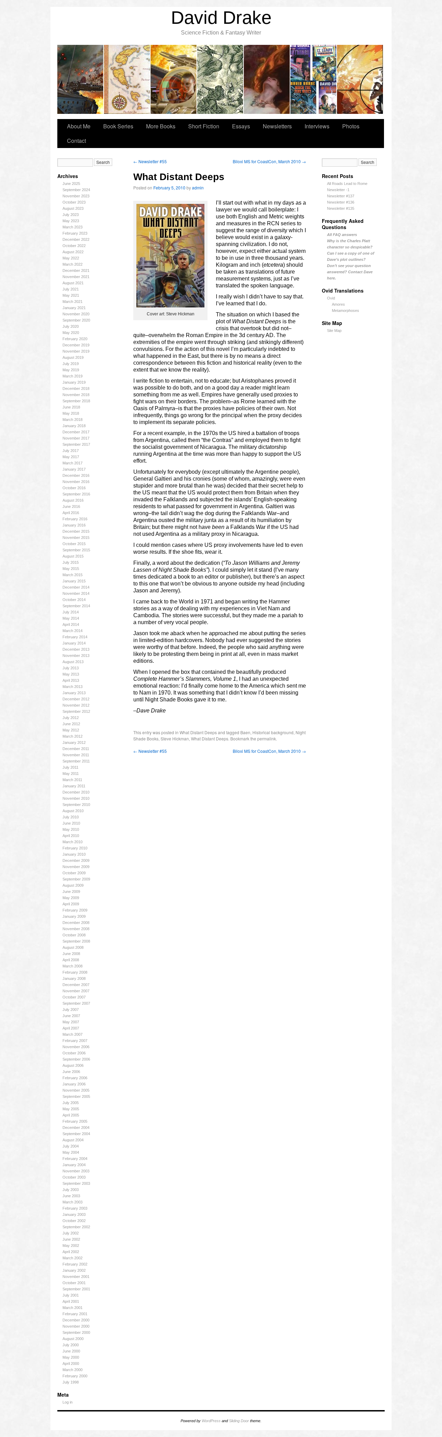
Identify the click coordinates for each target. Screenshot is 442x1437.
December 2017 (76, 432)
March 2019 (73, 376)
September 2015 (76, 550)
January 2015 (74, 581)
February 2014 (75, 637)
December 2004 (76, 1127)
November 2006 (76, 1047)
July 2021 (71, 289)
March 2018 (73, 419)
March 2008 (73, 966)
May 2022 (71, 258)
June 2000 (71, 1351)
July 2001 (71, 1295)
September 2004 (76, 1134)
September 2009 (76, 879)
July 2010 (71, 817)
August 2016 (73, 500)
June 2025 (71, 183)
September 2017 (76, 444)
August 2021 (73, 283)
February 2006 (75, 1078)
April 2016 (71, 513)
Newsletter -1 (338, 190)
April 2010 (71, 836)
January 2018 (74, 426)
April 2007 (71, 1028)
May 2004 (71, 1152)
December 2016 (76, 475)
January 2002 (74, 1270)
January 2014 (74, 643)
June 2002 (71, 1239)
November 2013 (76, 655)
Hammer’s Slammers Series (80, 79)
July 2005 (71, 1103)
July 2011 (70, 767)
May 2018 (71, 413)
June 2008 (71, 954)
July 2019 (71, 364)
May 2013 (71, 674)
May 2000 (71, 1357)
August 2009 (73, 885)
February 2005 (75, 1121)
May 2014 (71, 618)
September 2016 (76, 494)
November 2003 (76, 1171)
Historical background (273, 732)
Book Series (118, 126)
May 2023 (71, 221)
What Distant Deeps (198, 732)
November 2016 (76, 482)
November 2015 (76, 537)
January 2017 (74, 469)
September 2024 (76, 190)
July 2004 (71, 1146)
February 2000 (75, 1376)
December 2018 (76, 388)
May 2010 (71, 829)
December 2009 (76, 860)
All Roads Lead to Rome (347, 183)
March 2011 (72, 780)
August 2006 (73, 1065)
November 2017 (76, 438)
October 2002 (74, 1221)
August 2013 (73, 662)
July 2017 (71, 451)
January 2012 (74, 742)
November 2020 (76, 314)
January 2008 (74, 978)
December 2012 (76, 699)
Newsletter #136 (340, 202)
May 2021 (71, 295)
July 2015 (71, 562)
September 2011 (76, 761)
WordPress (211, 1421)
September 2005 (76, 1096)
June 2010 (71, 823)
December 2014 (76, 587)
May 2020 (71, 333)
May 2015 (71, 569)
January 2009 (74, 916)
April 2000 (71, 1363)
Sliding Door (239, 1421)
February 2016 (75, 519)
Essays (241, 126)
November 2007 (76, 991)
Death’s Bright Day (174, 79)
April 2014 (71, 624)
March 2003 (73, 1202)
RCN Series (313, 79)
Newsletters (277, 126)
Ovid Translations (220, 79)
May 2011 (71, 773)
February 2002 (75, 1264)
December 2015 (76, 531)
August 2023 (73, 208)
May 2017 (71, 457)
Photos (350, 126)
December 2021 (76, 270)
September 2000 (76, 1332)
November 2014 (76, 593)
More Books (160, 126)
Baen (245, 732)
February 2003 (75, 1208)
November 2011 (76, 755)
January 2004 (74, 1165)
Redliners (360, 79)
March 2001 (73, 1308)
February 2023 (75, 233)
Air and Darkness (267, 79)
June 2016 (71, 506)
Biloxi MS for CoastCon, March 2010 (269, 161)
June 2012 (71, 724)
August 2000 (73, 1339)
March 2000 (73, 1370)
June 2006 (71, 1072)
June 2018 (71, 407)
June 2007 (71, 1016)
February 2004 (75, 1159)
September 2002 (76, 1227)
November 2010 (76, 798)
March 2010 (73, 842)
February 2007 (75, 1041)
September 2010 (76, 805)
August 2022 (73, 252)
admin (198, 187)
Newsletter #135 (340, 208)
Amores (338, 304)
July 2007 (71, 1009)
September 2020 (76, 320)
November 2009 (76, 867)
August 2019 (73, 357)
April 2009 (71, 904)
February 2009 (75, 910)
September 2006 (76, 1059)
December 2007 (76, 985)
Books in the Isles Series (127, 79)
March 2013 (73, 687)
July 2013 (71, 668)
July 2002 (71, 1233)
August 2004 (73, 1140)
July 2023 (71, 215)
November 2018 (76, 395)
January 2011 (74, 786)
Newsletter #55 (150, 161)
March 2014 (73, 631)
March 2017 (73, 463)
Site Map (334, 330)
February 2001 (75, 1314)
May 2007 (71, 1022)
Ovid (331, 298)
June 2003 (71, 1196)
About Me (78, 126)
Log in (68, 1402)
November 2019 (76, 351)
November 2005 (76, 1090)
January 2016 (74, 525)
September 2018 (76, 401)
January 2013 (74, 693)
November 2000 (76, 1326)
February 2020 (75, 339)
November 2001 (76, 1276)
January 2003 (74, 1214)
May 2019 (71, 370)
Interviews (317, 126)
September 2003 (76, 1183)
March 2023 (73, 227)
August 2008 (73, 947)
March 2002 (73, 1258)
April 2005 (71, 1115)
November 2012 (76, 705)
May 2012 (71, 730)
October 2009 (74, 873)
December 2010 (76, 792)
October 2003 (74, 1177)
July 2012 (71, 718)
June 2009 (71, 891)
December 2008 (76, 923)
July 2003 (71, 1190)
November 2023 (76, 196)
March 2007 (73, 1034)
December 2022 (76, 239)
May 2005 (71, 1109)
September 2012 (76, 711)
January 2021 (74, 308)
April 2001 (71, 1301)
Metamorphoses (345, 310)
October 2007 (74, 997)
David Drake (221, 17)
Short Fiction (203, 126)
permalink (266, 738)
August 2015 (73, 556)
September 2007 (76, 1003)
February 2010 (75, 848)
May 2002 (71, 1245)
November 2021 (76, 277)
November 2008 (76, 929)
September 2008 (76, 941)
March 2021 (73, 301)
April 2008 (71, 960)
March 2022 (73, 264)
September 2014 (76, 606)
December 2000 (76, 1320)
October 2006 (74, 1053)
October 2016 (74, 488)
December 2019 (76, 345)
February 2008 (75, 972)
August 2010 (73, 811)
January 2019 (74, 382)
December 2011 (76, 749)
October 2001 (74, 1283)
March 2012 (73, 736)
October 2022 (74, 246)
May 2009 (71, 898)
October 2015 (74, 544)
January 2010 (74, 854)
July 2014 (71, 612)
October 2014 (74, 600)
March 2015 (73, 575)
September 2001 (76, 1289)
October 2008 (74, 935)
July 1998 (71, 1382)
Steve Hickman (175, 738)
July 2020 (71, 326)
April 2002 (71, 1252)
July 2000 (71, 1345)
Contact (76, 141)
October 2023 (74, 202)
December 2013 (76, 649)
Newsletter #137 (340, 196)
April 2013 (71, 680)
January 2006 (74, 1084)
